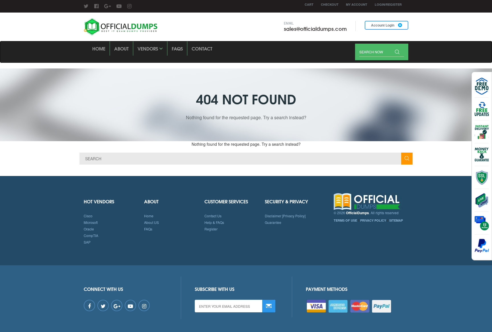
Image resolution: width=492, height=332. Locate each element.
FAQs (177, 48)
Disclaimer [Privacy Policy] (285, 215)
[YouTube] (119, 5)
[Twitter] (86, 5)
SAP (87, 242)
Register (211, 228)
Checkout (330, 4)
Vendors (148, 48)
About (121, 48)
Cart (309, 4)
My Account (356, 4)
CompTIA (91, 235)
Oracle (89, 228)
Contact (202, 48)
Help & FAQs (214, 222)
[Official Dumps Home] (371, 201)
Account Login (383, 25)
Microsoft (91, 222)
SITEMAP (396, 220)
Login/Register (388, 4)
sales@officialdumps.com (315, 29)
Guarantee (273, 222)
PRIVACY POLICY (373, 220)
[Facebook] (96, 5)
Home (98, 48)
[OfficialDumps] (121, 27)
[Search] (397, 52)
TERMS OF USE (345, 220)
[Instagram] (129, 5)
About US (151, 222)
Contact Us (213, 215)
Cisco (88, 215)
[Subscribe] (268, 306)
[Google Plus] (107, 5)
